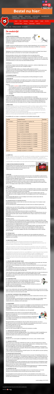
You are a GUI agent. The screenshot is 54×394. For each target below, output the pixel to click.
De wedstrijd (24, 26)
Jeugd (41, 21)
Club (20, 21)
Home (16, 21)
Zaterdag (26, 21)
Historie (38, 23)
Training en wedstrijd (16, 26)
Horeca (25, 23)
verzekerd (16, 85)
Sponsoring (31, 23)
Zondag (31, 21)
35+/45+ (47, 21)
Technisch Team (18, 23)
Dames (36, 21)
